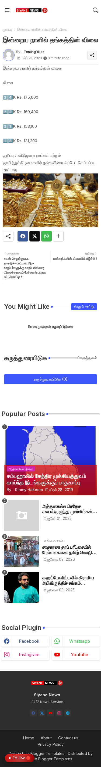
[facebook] (33, 713)
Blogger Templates (47, 753)
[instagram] (59, 713)
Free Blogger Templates (50, 759)
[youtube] (50, 713)
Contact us (68, 737)
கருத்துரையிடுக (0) (51, 379)
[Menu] (7, 10)
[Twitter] (34, 236)
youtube (79, 654)
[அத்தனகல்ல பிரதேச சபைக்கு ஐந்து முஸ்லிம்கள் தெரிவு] (21, 515)
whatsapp (79, 641)
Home (28, 737)
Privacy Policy (50, 744)
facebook (29, 641)
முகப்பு (7, 29)
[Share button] (58, 236)
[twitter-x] (42, 713)
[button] (95, 10)
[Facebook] (23, 236)
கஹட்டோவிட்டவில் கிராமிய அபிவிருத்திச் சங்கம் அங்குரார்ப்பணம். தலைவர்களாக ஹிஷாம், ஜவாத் (68, 580)
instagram (29, 654)
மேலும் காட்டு (84, 306)
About (46, 737)
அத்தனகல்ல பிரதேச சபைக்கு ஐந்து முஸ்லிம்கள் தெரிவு (67, 508)
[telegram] (67, 713)
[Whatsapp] (46, 236)
